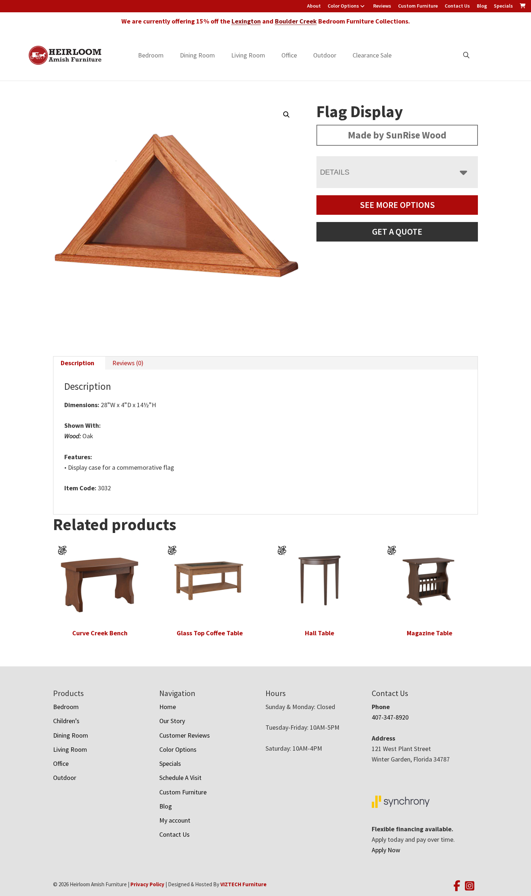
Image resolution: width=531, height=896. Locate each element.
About (314, 6)
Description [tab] (77, 363)
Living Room (248, 55)
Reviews (382, 6)
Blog (482, 6)
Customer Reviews (184, 735)
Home (167, 707)
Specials (503, 6)
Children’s (66, 721)
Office (289, 55)
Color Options (343, 6)
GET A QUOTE (397, 231)
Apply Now (386, 850)
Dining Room (197, 55)
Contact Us (457, 6)
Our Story (172, 721)
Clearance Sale (372, 55)
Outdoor (324, 55)
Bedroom (151, 55)
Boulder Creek (296, 21)
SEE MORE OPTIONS (397, 204)
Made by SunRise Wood (397, 135)
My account (174, 820)
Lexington (246, 21)
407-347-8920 (390, 717)
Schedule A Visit (180, 777)
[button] (286, 114)
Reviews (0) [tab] (127, 363)
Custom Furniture (418, 6)
